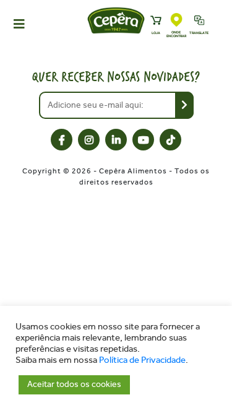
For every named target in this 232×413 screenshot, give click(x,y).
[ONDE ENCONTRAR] (176, 20)
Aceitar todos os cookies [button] (74, 384)
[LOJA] (155, 21)
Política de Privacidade (142, 360)
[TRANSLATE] (199, 21)
